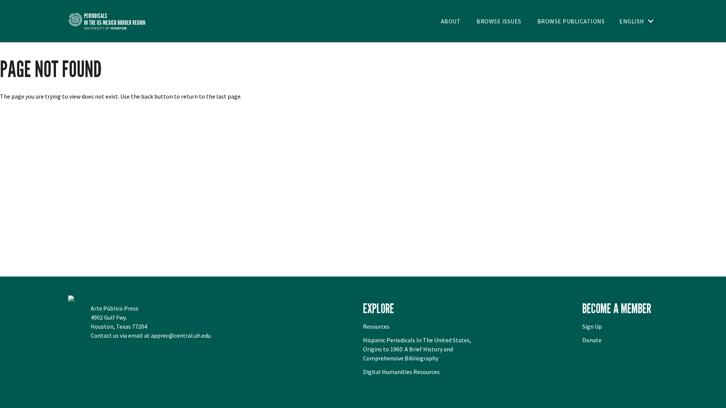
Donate (592, 340)
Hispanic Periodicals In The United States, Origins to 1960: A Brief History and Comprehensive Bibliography (417, 349)
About (451, 21)
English (631, 21)
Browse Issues (498, 21)
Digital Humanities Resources (401, 372)
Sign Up (592, 326)
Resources (376, 326)
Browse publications (571, 21)
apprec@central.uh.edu (181, 335)
